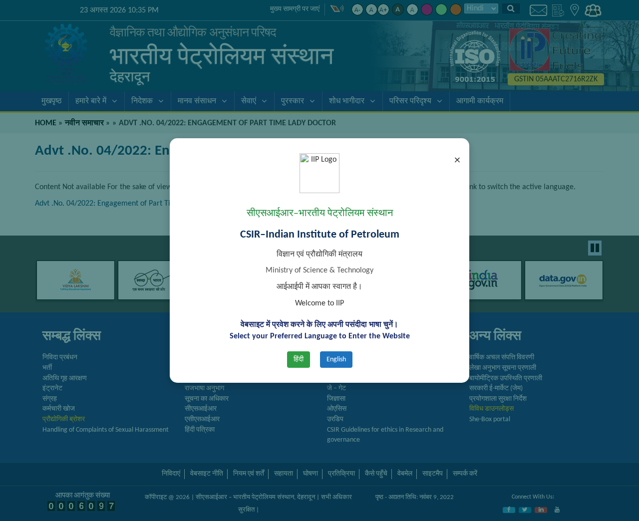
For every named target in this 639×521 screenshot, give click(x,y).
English (336, 359)
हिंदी (299, 359)
